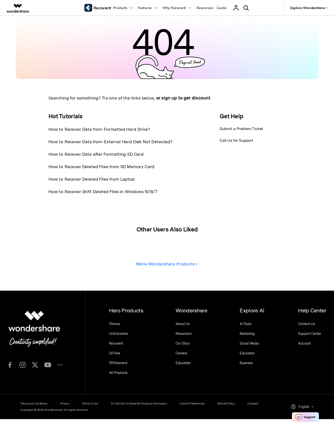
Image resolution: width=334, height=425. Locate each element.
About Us (182, 324)
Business (246, 363)
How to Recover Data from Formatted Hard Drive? (99, 129)
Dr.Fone (114, 353)
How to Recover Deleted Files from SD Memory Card (101, 166)
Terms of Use (90, 403)
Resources (205, 8)
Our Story (183, 343)
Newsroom (183, 334)
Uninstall (252, 403)
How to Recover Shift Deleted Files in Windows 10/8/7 (102, 191)
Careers (181, 353)
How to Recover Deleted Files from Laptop (91, 179)
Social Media (249, 343)
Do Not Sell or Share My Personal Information (139, 403)
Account (304, 343)
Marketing (247, 334)
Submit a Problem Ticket (241, 128)
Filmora (114, 324)
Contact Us (306, 324)
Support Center (309, 334)
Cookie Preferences (191, 403)
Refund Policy (226, 403)
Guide (221, 8)
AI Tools (245, 324)
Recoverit (116, 343)
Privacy (64, 403)
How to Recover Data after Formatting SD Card (96, 154)
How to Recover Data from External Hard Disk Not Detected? (110, 141)
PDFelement (118, 363)
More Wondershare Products (166, 263)
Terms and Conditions (33, 403)
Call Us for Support (236, 140)
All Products (118, 373)
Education (183, 363)
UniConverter (118, 334)
